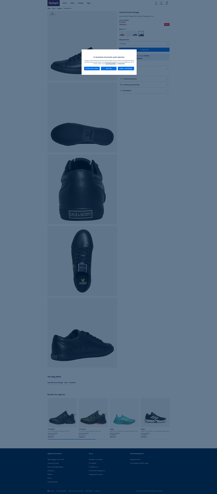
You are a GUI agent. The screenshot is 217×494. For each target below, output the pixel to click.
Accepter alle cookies (91, 68)
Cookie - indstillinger (126, 68)
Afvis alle (109, 68)
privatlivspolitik (110, 63)
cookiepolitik (121, 63)
